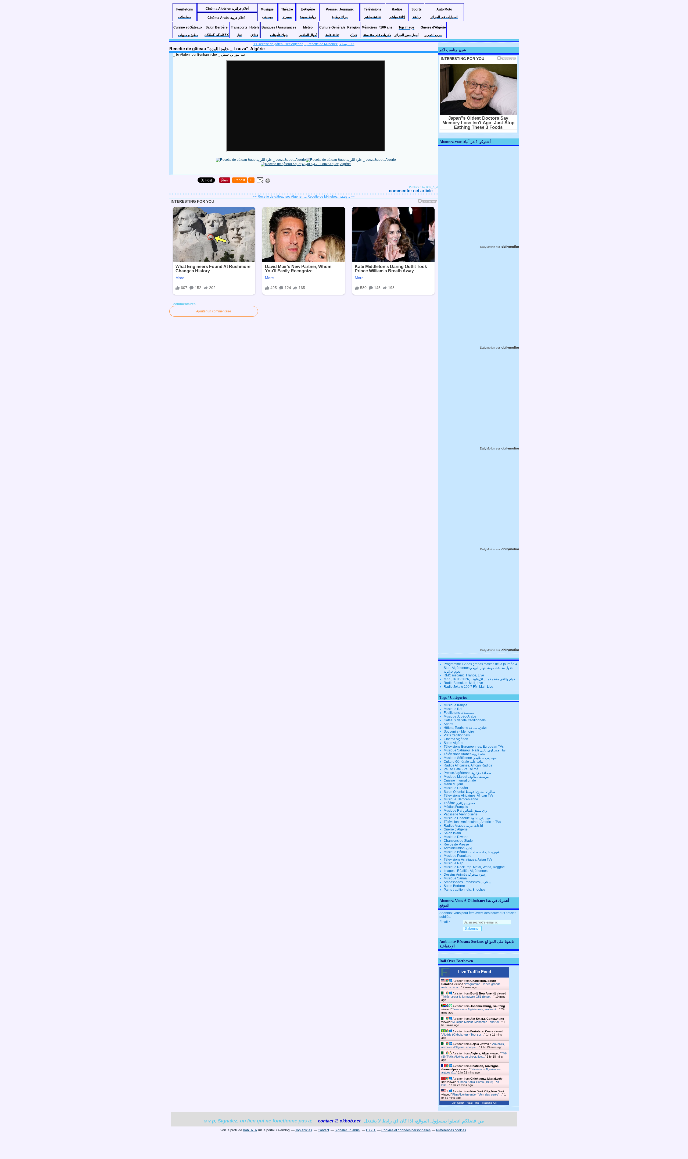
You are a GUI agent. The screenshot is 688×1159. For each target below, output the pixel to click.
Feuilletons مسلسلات (459, 713)
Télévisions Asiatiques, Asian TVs (468, 859)
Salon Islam (452, 833)
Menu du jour (453, 784)
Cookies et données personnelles (406, 1130)
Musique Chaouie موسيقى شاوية (467, 818)
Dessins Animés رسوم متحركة (465, 874)
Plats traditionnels (457, 735)
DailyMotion (487, 246)
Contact (323, 1130)
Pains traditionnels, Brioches (464, 889)
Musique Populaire (457, 856)
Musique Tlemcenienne (461, 799)
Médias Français (456, 807)
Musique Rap (453, 863)
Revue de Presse (456, 844)
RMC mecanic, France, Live (464, 675)
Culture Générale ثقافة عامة (463, 762)
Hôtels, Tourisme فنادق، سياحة (465, 728)
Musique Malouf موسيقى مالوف (466, 777)
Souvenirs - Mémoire (459, 731)
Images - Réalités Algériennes (466, 871)
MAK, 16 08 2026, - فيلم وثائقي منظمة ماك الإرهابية (479, 679)
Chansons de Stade (458, 841)
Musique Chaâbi (456, 788)
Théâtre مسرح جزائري (459, 803)
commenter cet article (411, 190)
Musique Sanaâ (455, 878)
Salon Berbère (454, 886)
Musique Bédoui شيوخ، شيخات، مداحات (472, 852)
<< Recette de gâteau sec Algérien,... (280, 44)
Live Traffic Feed (474, 971)
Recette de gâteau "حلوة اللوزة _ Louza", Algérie (217, 49)
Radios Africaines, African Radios (468, 765)
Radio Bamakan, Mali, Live (463, 683)
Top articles (303, 1130)
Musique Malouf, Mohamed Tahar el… (476, 1022)
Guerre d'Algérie (456, 829)
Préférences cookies (451, 1130)
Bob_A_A (250, 1130)
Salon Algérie (453, 743)
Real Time (473, 1102)
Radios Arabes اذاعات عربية (463, 826)
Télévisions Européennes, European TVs (474, 746)
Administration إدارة (458, 848)
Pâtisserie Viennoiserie (461, 814)
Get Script (458, 1102)
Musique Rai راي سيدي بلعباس (465, 810)
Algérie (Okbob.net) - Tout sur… (463, 1034)
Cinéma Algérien (456, 739)
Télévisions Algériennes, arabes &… (475, 1009)
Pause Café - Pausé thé (461, 769)
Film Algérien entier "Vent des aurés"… (477, 1094)
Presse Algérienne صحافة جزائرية (467, 773)
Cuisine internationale (460, 780)
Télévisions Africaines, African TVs (468, 795)
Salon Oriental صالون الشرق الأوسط (469, 792)
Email (443, 922)
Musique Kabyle (455, 705)
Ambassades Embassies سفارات (467, 882)
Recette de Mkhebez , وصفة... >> (330, 44)
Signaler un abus (347, 1130)
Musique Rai (453, 709)
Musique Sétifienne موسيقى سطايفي (470, 758)
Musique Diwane (456, 837)
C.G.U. (371, 1130)
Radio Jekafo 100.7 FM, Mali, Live (468, 687)
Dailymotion (487, 347)
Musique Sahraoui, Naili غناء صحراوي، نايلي (475, 750)
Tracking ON (489, 1102)
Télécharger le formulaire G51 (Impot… (467, 996)
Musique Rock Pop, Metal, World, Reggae (474, 867)
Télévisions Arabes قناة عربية (465, 754)
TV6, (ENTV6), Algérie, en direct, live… (474, 1055)
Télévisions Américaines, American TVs (472, 822)
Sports (448, 724)
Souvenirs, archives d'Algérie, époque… (473, 1045)
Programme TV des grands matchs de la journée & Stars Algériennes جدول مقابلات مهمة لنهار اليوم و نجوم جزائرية (480, 667)
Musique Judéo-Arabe (460, 716)
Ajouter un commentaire (213, 311)
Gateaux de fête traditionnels (465, 720)
